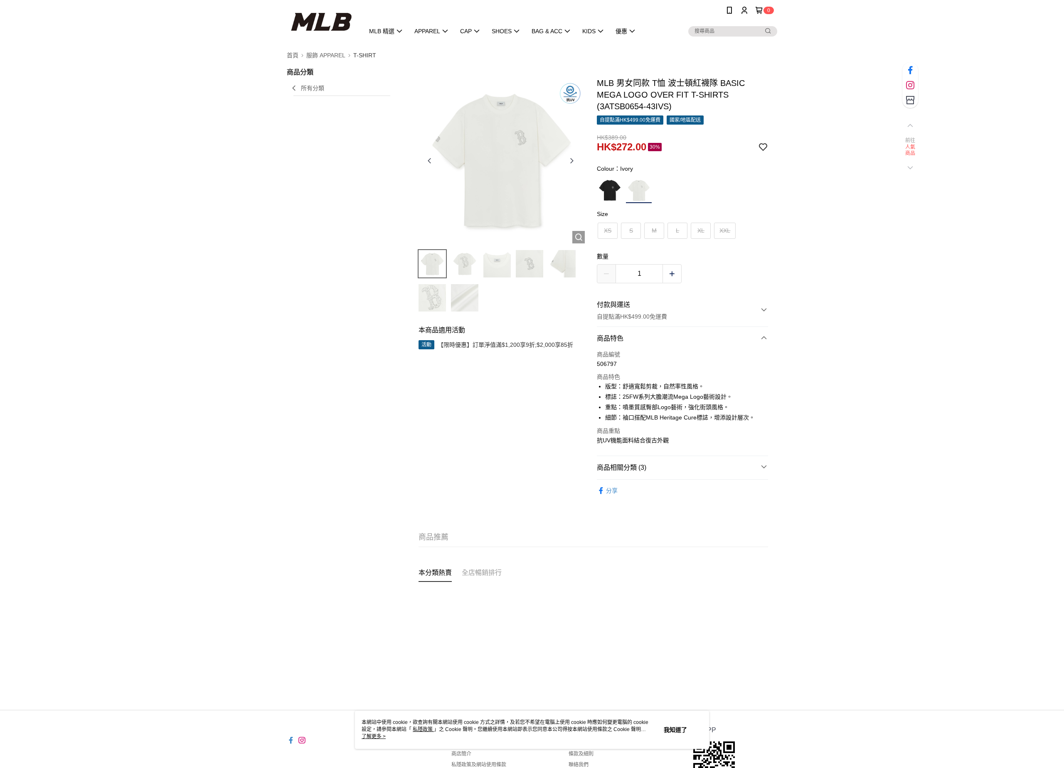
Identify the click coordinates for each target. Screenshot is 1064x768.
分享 (612, 490)
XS (607, 230)
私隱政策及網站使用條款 (478, 765)
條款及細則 (581, 754)
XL (700, 230)
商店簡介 (461, 754)
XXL (724, 230)
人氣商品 (910, 150)
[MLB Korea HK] (321, 21)
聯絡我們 (579, 765)
